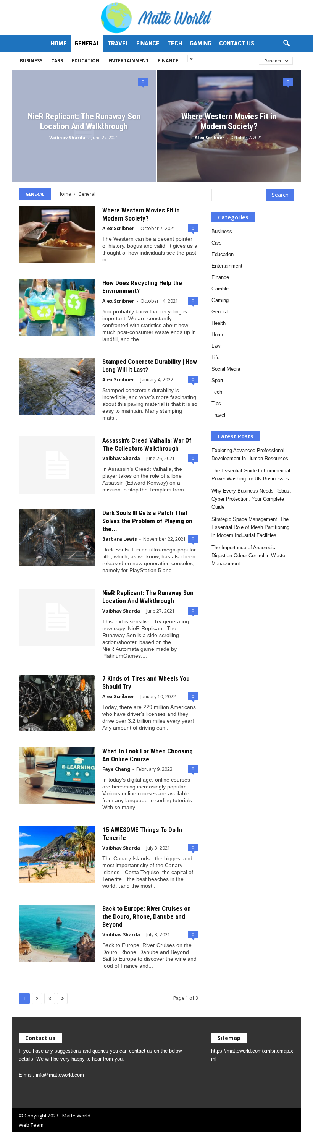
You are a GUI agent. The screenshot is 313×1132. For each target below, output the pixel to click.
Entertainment (128, 60)
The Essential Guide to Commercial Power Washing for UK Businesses (250, 475)
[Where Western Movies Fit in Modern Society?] (57, 234)
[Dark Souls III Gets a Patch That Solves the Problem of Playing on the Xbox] (57, 537)
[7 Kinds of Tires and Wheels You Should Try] (57, 703)
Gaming (200, 43)
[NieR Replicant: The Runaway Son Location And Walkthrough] (57, 617)
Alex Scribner (209, 137)
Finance (148, 43)
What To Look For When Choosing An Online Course (147, 755)
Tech (174, 43)
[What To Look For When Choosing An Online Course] (57, 775)
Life (215, 357)
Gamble (220, 289)
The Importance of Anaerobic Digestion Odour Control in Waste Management (248, 555)
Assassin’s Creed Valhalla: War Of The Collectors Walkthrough (147, 444)
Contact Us (236, 43)
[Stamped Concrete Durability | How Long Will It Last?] (57, 386)
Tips (216, 403)
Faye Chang (116, 769)
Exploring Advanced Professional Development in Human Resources (249, 454)
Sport (217, 380)
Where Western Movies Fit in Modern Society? (228, 121)
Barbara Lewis (119, 539)
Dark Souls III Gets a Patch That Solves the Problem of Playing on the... (147, 521)
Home (59, 43)
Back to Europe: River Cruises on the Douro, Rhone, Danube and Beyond (146, 916)
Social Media (225, 369)
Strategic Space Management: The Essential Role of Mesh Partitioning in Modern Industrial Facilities (250, 527)
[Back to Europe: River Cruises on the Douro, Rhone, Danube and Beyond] (57, 933)
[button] (286, 43)
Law (215, 346)
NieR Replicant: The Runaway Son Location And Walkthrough (84, 121)
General (87, 43)
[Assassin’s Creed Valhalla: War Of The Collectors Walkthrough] (57, 465)
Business (31, 60)
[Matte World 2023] (156, 17)
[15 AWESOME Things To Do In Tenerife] (57, 854)
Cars (57, 60)
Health (218, 323)
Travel (118, 43)
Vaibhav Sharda (67, 137)
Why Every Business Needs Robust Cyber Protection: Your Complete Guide (251, 499)
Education (86, 60)
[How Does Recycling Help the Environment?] (57, 307)
